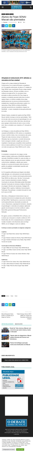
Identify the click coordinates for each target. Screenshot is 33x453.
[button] (31, 7)
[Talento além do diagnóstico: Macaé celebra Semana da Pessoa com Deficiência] (5, 337)
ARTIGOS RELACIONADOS (7, 324)
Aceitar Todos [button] (20, 449)
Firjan (12, 295)
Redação (5, 22)
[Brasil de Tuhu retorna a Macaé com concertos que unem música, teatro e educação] (5, 330)
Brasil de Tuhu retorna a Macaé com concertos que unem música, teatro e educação (20, 329)
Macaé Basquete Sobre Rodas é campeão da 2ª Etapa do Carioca (8, 315)
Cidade (11, 11)
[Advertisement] (16, 63)
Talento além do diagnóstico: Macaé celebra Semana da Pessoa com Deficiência (20, 337)
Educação (11, 14)
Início (3, 11)
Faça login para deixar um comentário (16, 360)
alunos (7, 295)
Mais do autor (18, 324)
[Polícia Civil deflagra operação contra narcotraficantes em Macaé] (5, 344)
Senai (16, 295)
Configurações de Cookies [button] (9, 449)
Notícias (7, 11)
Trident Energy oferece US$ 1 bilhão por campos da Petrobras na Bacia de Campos (24, 316)
